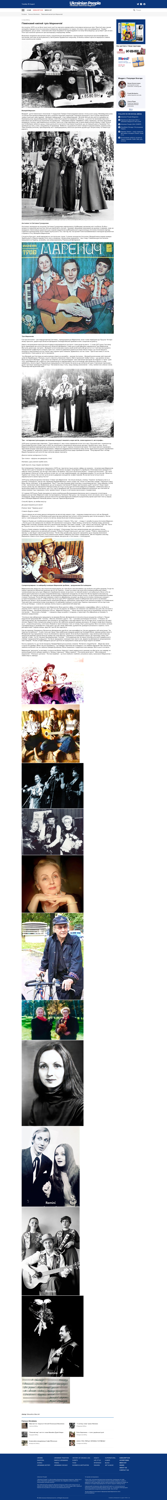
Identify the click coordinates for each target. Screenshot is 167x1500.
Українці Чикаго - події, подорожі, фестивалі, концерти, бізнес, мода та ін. (132, 133)
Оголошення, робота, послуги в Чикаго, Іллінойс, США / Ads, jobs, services (132, 139)
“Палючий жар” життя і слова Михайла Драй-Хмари (46, 1432)
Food (74, 1463)
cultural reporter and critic (134, 94)
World (39, 1463)
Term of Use (114, 1489)
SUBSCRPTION (38, 10)
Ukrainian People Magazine (129, 117)
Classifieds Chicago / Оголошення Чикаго (132, 128)
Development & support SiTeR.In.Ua (122, 1497)
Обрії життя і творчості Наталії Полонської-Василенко (46, 1424)
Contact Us (124, 1470)
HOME (29, 10)
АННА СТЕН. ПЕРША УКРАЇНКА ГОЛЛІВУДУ (90, 1441)
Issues (121, 1465)
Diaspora (40, 1460)
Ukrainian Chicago (61, 1465)
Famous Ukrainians (29, 1421)
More (131, 109)
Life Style (97, 1460)
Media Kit (48, 10)
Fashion (97, 1465)
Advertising (124, 1460)
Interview (97, 1463)
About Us (123, 1467)
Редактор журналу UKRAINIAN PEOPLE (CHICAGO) (133, 104)
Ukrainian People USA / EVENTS (131, 124)
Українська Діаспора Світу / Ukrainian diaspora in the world (131, 120)
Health (96, 1458)
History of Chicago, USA (81, 1458)
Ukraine (40, 1458)
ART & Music (109, 1465)
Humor (107, 1460)
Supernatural (110, 1458)
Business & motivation (80, 1465)
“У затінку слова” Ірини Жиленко (87, 1424)
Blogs (107, 1463)
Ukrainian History (43, 1465)
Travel (56, 1463)
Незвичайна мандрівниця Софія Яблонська (43, 1441)
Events (75, 1460)
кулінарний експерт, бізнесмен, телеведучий (134, 84)
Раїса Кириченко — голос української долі (90, 1432)
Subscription (124, 1458)
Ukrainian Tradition (61, 1458)
